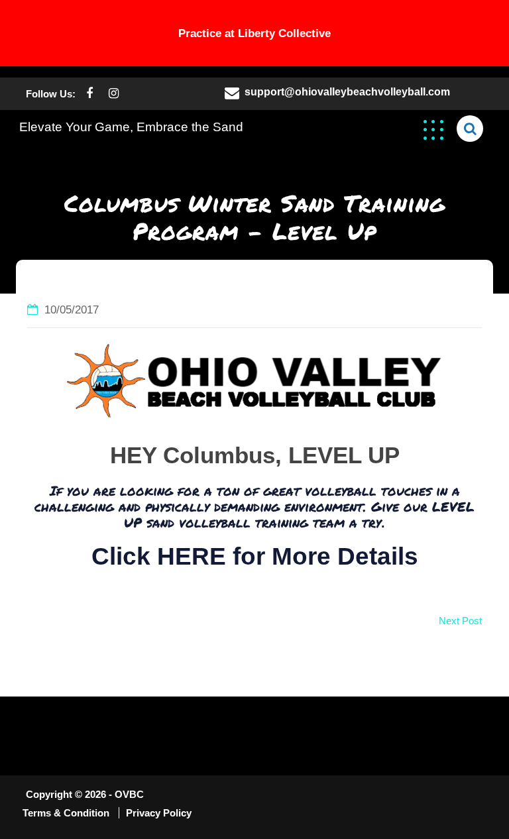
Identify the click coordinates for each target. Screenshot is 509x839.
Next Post (460, 620)
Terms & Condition (67, 812)
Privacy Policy (159, 812)
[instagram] (113, 93)
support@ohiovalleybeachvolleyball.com (347, 91)
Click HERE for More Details (254, 556)
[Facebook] (89, 93)
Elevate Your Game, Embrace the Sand (131, 127)
